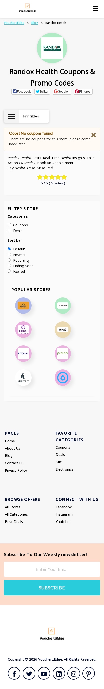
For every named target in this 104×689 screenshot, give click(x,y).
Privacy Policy (16, 470)
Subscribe (52, 587)
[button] (21, 92)
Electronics (64, 469)
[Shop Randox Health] (52, 48)
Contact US (14, 463)
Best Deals (14, 521)
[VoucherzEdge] (28, 7)
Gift (59, 462)
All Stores (12, 507)
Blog (9, 455)
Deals (60, 454)
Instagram (64, 514)
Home (10, 441)
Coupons (63, 447)
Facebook (64, 507)
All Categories (16, 514)
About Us (12, 448)
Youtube (62, 521)
